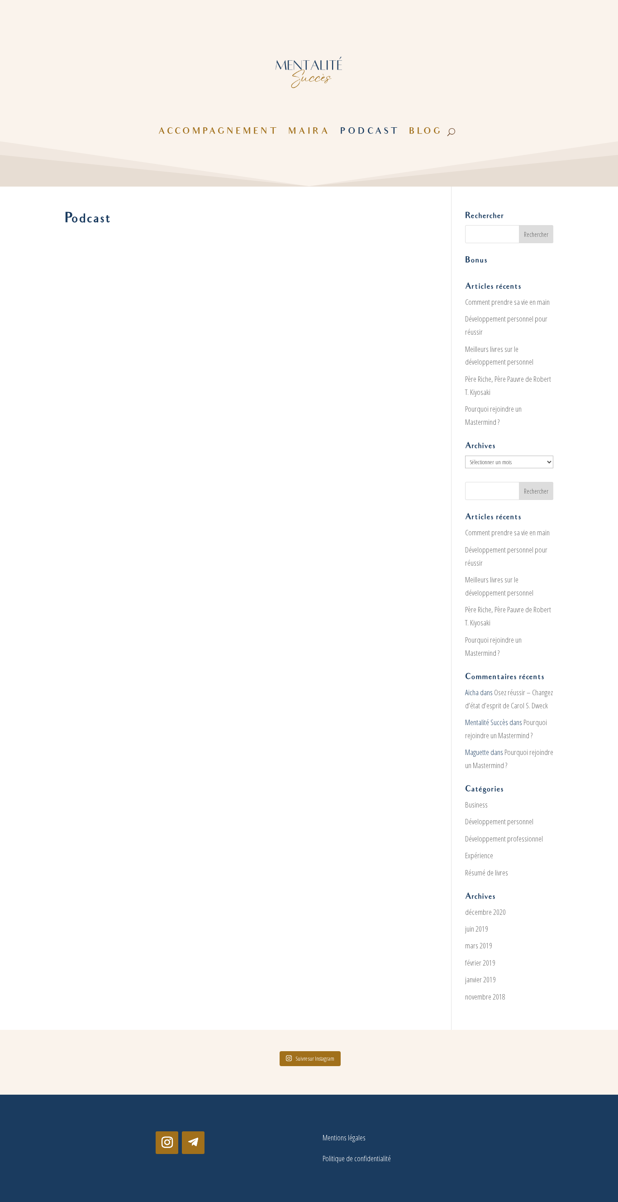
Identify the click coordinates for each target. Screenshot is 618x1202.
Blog (425, 132)
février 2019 (480, 962)
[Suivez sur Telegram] (193, 1142)
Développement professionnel (504, 838)
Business (476, 804)
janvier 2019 (480, 979)
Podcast (369, 132)
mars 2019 (478, 945)
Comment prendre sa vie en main (507, 302)
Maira (309, 132)
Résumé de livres (486, 872)
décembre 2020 (485, 912)
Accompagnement (218, 132)
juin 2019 (476, 928)
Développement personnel (499, 821)
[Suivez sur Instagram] (167, 1142)
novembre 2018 (485, 996)
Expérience (479, 855)
